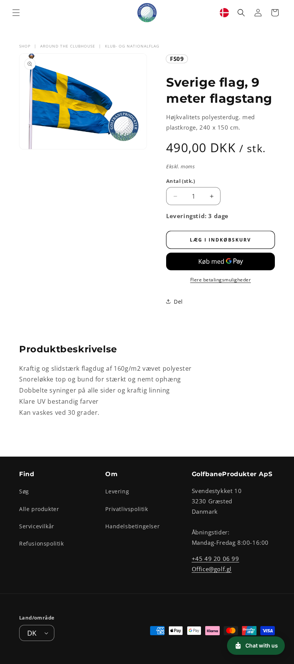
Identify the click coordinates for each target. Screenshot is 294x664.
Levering (117, 491)
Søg (24, 491)
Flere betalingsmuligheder (220, 279)
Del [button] (178, 301)
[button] (16, 12)
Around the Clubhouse (67, 46)
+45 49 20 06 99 (215, 558)
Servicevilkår (36, 526)
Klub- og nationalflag (132, 46)
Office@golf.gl (212, 569)
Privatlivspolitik (126, 509)
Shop (25, 46)
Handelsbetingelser (132, 526)
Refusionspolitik (41, 543)
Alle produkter (39, 509)
